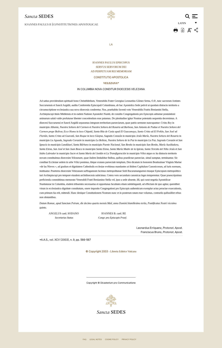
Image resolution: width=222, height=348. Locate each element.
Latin (185, 23)
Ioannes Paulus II (38, 24)
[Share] (196, 30)
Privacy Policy (129, 339)
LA (111, 44)
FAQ (84, 339)
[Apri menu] (194, 16)
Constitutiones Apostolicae (75, 24)
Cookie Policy (111, 339)
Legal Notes (96, 339)
